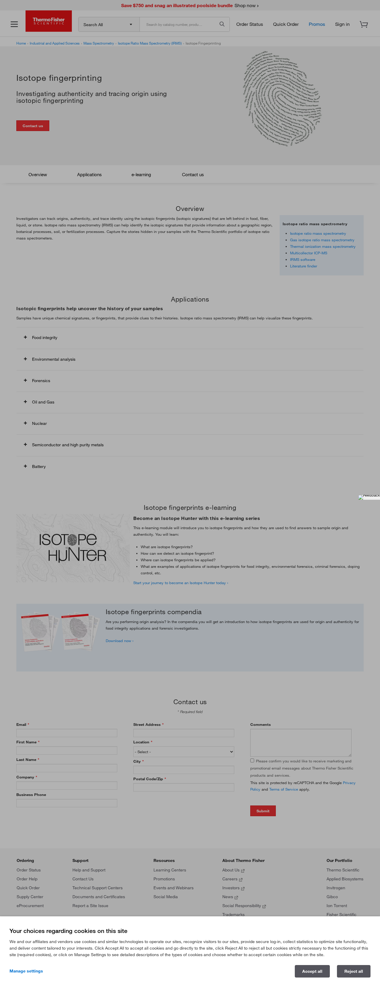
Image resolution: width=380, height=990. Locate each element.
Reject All (353, 971)
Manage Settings (26, 971)
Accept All (312, 971)
